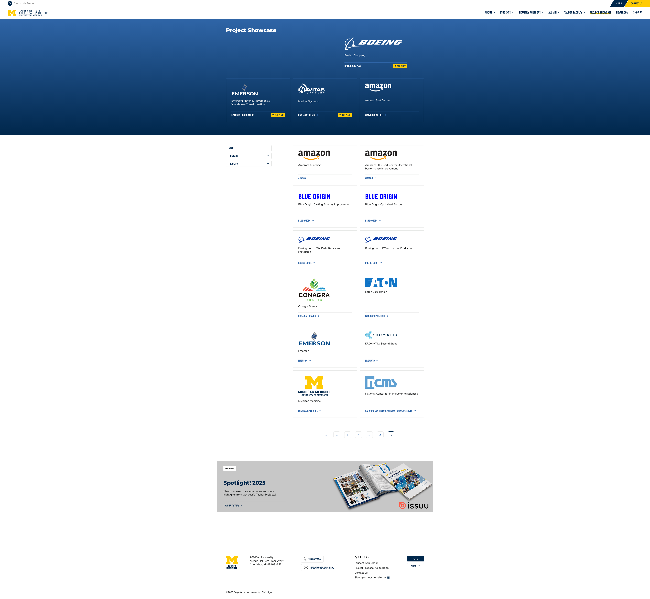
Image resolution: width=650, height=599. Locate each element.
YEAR (231, 148)
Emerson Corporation (242, 115)
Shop (636, 12)
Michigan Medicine (308, 410)
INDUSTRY (233, 163)
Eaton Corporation (375, 316)
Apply (619, 3)
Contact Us (636, 3)
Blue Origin (304, 220)
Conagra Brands (307, 316)
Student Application (366, 563)
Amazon (302, 178)
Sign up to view (231, 505)
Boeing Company (352, 66)
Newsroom (622, 12)
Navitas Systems (306, 115)
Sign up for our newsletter (370, 577)
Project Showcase (600, 12)
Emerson (302, 360)
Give (416, 558)
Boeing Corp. (304, 263)
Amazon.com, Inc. (374, 115)
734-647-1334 (314, 559)
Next (391, 434)
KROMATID (370, 360)
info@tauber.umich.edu (322, 567)
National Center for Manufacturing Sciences (388, 410)
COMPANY (233, 156)
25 (380, 434)
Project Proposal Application (372, 568)
